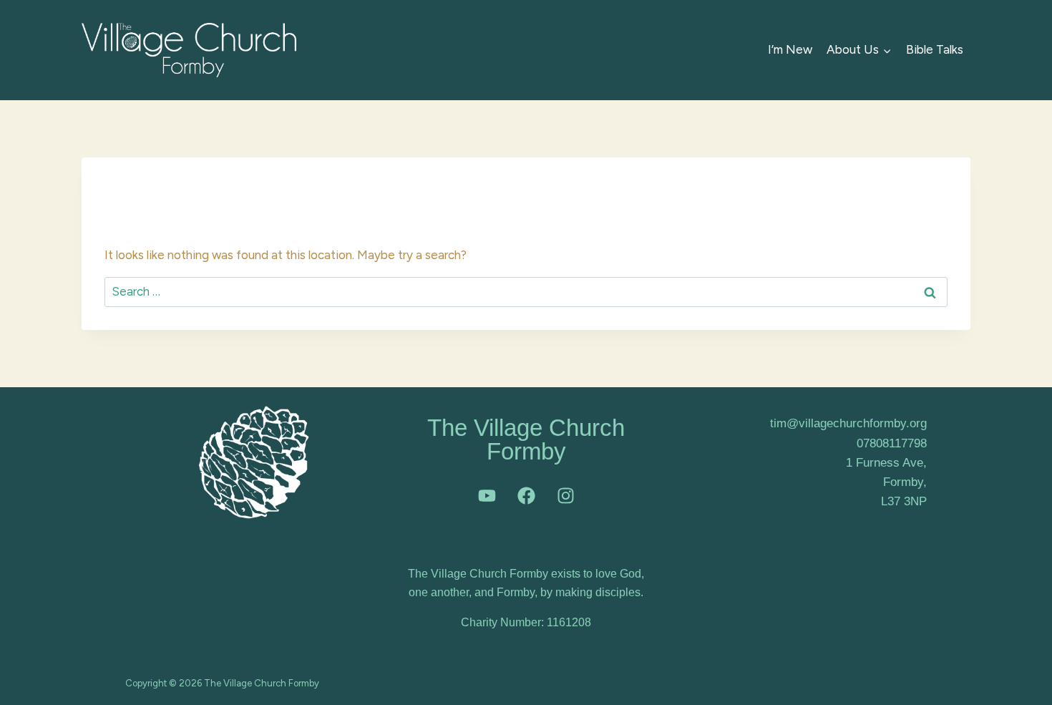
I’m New (790, 49)
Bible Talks (934, 49)
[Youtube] (487, 495)
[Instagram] (565, 495)
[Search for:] (526, 291)
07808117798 (892, 443)
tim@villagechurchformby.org (848, 423)
